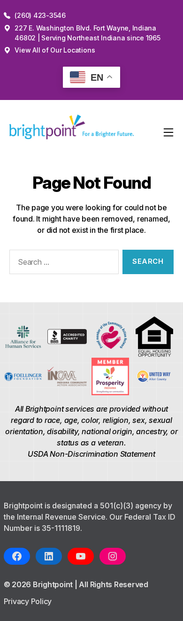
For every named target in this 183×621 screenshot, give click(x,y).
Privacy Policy (28, 601)
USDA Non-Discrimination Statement (91, 454)
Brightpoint (54, 584)
